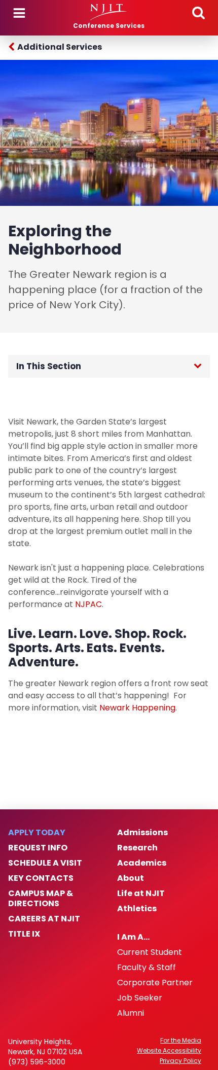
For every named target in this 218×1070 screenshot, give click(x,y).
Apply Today (36, 833)
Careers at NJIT (44, 919)
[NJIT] (108, 12)
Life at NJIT (141, 893)
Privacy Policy (180, 1061)
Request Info (37, 848)
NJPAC (88, 604)
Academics (141, 863)
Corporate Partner (155, 983)
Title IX (24, 934)
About (130, 878)
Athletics (137, 909)
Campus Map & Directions (40, 898)
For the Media (180, 1041)
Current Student (149, 952)
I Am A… (133, 937)
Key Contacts (41, 878)
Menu (19, 13)
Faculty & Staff (146, 967)
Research (137, 848)
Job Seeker (139, 998)
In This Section (48, 366)
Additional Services (59, 47)
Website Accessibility (169, 1051)
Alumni (130, 1013)
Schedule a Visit (45, 863)
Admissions (142, 833)
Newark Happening (137, 708)
